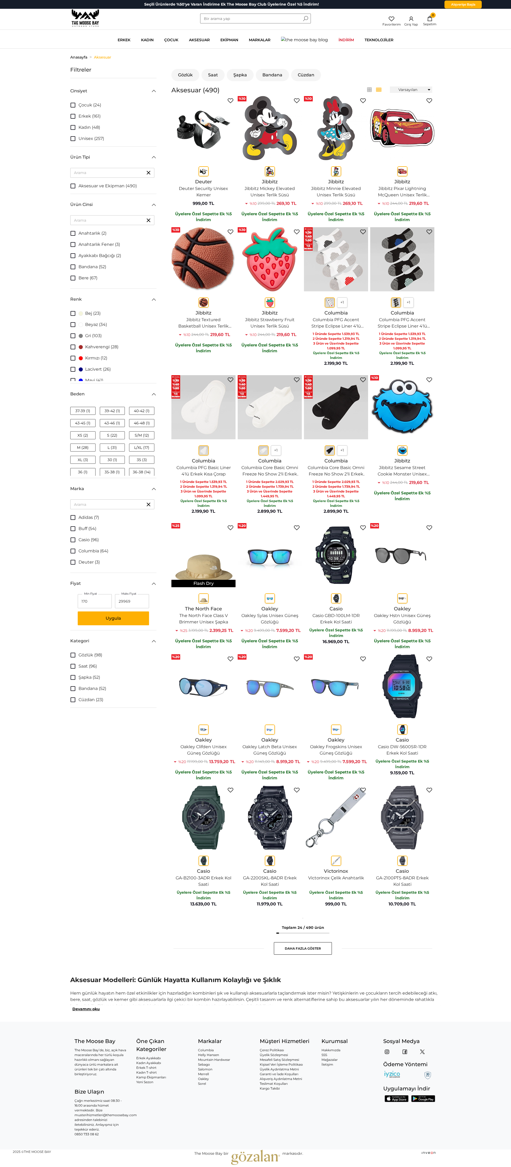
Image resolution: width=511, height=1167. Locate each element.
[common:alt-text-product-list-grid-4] (369, 89)
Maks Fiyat (128, 594)
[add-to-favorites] (230, 100)
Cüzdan (306, 74)
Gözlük (185, 74)
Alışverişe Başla (463, 4)
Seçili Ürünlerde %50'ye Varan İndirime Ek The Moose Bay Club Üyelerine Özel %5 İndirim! (231, 4)
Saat (213, 74)
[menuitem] (411, 89)
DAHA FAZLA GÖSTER (303, 948)
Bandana (272, 74)
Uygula (113, 618)
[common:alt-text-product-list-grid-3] (379, 89)
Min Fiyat (90, 594)
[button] (113, 91)
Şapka (240, 74)
